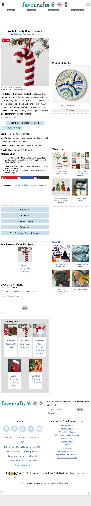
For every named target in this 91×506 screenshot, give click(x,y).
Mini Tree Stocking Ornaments (36, 379)
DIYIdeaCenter (67, 438)
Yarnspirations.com (9, 117)
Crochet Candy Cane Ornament (25, 268)
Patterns (25, 215)
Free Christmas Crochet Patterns (25, 233)
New (54, 242)
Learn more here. (77, 473)
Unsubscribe (32, 460)
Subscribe (33, 456)
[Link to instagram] (31, 428)
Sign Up (79, 409)
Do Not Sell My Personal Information (22, 447)
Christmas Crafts (25, 221)
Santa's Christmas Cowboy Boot (14, 381)
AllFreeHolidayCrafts (67, 432)
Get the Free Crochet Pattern (25, 123)
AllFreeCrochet (67, 426)
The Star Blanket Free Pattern (80, 265)
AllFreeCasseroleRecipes (67, 458)
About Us (9, 437)
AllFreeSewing (67, 442)
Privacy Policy (31, 451)
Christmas (25, 209)
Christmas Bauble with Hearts (10, 343)
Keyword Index (14, 451)
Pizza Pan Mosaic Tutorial (70, 105)
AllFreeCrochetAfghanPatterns (67, 435)
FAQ (22, 442)
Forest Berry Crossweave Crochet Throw (60, 291)
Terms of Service (15, 460)
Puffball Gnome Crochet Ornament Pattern (61, 200)
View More (70, 110)
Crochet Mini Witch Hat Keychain (61, 265)
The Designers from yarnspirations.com (26, 34)
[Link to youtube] (39, 428)
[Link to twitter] (14, 428)
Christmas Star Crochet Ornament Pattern (39, 347)
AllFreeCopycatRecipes (67, 451)
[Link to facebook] (6, 428)
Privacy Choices (22, 465)
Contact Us (34, 437)
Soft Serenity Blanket (80, 290)
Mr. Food (66, 445)
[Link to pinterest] (22, 428)
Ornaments (25, 227)
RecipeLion (66, 448)
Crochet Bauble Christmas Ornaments (30, 185)
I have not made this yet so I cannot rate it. (20, 291)
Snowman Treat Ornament (80, 199)
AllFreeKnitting (67, 429)
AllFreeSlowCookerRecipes (67, 454)
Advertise (21, 437)
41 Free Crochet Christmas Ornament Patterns (80, 173)
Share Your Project (16, 456)
